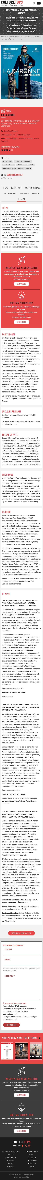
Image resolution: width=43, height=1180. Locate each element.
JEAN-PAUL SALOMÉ (23, 161)
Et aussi (21, 198)
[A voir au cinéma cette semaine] (7, 1051)
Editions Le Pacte (24, 168)
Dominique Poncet (15, 174)
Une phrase (24, 193)
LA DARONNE (37, 37)
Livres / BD (11, 1155)
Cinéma (27, 37)
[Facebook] (22, 1145)
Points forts (16, 188)
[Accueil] (12, 3)
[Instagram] (29, 1145)
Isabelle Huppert (8, 165)
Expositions (10, 1161)
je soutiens (21, 322)
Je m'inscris (21, 284)
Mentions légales (29, 1174)
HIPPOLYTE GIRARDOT (25, 165)
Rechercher (10, 1167)
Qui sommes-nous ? (32, 1152)
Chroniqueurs (32, 1158)
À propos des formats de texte (14, 1003)
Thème (5, 188)
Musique (10, 1164)
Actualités (32, 1155)
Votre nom (8, 949)
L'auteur (35, 193)
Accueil (3, 37)
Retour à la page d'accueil (21, 933)
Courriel (8, 960)
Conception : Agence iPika (21, 1177)
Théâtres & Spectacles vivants (11, 1152)
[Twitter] (25, 1145)
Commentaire (9, 976)
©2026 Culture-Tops (15, 1174)
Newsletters (32, 1164)
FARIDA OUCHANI (9, 168)
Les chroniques (32, 1161)
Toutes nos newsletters (21, 279)
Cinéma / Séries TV (15, 37)
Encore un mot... (10, 193)
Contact (32, 1167)
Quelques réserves (32, 188)
